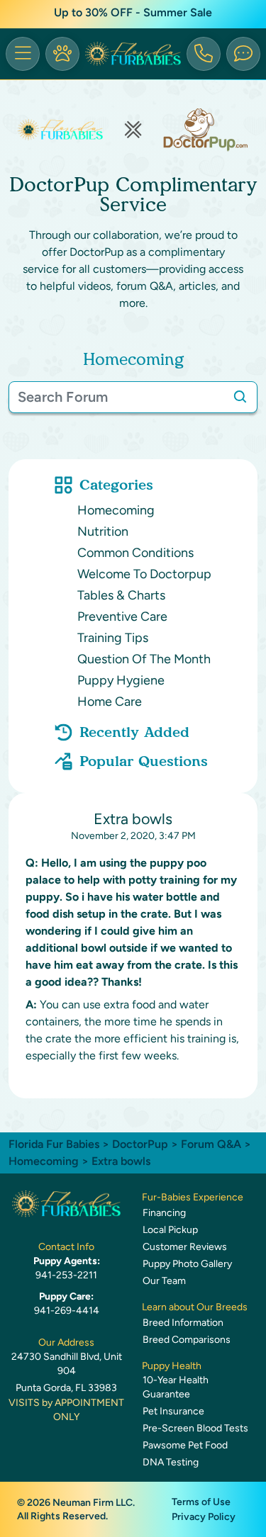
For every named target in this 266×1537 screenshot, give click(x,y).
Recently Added (134, 732)
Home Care (109, 701)
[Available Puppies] (62, 54)
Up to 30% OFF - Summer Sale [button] (133, 12)
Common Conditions (135, 553)
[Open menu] (23, 54)
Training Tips (112, 638)
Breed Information (183, 1323)
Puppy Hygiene (121, 680)
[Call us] (204, 54)
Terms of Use (201, 1502)
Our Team (164, 1281)
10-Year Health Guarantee (176, 1387)
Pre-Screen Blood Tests (195, 1428)
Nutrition (102, 531)
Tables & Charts (121, 595)
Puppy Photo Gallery (187, 1264)
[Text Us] (243, 54)
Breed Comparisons (187, 1340)
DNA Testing (171, 1462)
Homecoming (116, 510)
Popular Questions (143, 761)
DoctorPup (140, 1144)
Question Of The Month (144, 659)
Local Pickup (170, 1230)
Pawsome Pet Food (185, 1445)
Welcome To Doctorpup (144, 574)
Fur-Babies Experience (192, 1197)
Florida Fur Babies (54, 1144)
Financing (164, 1213)
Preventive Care (122, 616)
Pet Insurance (173, 1411)
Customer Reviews (185, 1247)
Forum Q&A (211, 1144)
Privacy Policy (203, 1517)
